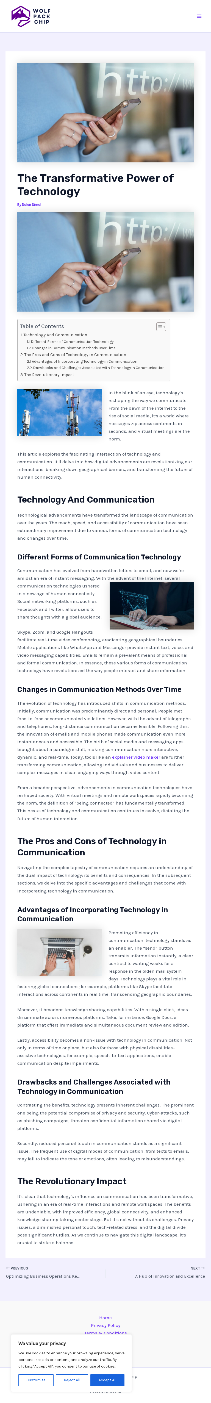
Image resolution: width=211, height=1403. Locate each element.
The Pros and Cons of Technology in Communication (75, 354)
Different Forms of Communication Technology (72, 341)
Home (105, 1317)
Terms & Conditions (105, 1333)
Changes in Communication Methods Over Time (73, 348)
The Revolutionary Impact (49, 374)
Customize (35, 1380)
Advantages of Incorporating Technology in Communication (84, 361)
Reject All (72, 1380)
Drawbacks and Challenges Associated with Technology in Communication (99, 367)
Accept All (107, 1380)
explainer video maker (136, 757)
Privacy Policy (105, 1325)
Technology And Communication (55, 334)
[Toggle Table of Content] (158, 326)
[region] (71, 1363)
